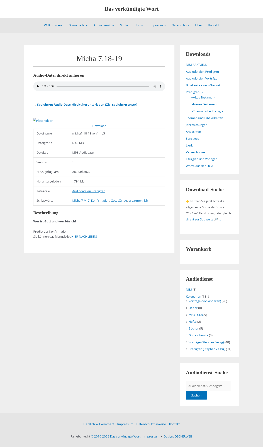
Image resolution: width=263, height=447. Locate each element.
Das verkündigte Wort (131, 9)
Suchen (125, 25)
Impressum (158, 25)
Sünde (122, 200)
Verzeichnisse (195, 152)
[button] (86, 25)
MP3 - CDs (196, 315)
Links (139, 25)
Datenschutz (180, 25)
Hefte (193, 321)
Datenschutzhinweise (151, 424)
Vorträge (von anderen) (205, 301)
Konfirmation (100, 200)
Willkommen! (53, 25)
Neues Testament (205, 104)
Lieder (190, 145)
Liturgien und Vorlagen (201, 159)
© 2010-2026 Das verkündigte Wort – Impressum (125, 436)
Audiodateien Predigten (88, 191)
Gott (114, 200)
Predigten (192, 92)
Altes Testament (204, 97)
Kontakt (213, 25)
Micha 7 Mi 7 (81, 200)
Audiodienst (102, 25)
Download (99, 126)
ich (146, 200)
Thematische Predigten (209, 111)
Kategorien (193, 296)
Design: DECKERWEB (178, 436)
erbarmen (135, 200)
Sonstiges (192, 138)
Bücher (194, 328)
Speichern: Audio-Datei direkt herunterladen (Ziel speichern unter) (87, 104)
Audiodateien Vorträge (201, 78)
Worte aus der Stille (199, 166)
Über (198, 25)
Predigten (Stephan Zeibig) (207, 349)
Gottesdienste (198, 335)
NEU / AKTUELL (196, 65)
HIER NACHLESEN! (84, 236)
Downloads (76, 25)
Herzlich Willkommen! (98, 424)
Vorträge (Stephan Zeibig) (206, 342)
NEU (189, 289)
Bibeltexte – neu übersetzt (204, 85)
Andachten (193, 131)
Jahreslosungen (196, 125)
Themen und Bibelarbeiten (204, 118)
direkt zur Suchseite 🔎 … (203, 219)
